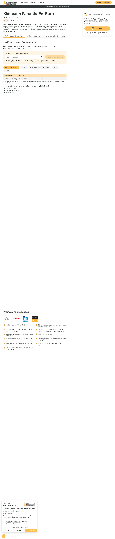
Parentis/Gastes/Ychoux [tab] (11, 67)
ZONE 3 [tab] (7, 70)
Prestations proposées (34, 36)
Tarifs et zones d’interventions (14, 36)
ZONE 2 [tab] (55, 67)
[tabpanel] (35, 84)
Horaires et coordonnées (51, 36)
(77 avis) (12, 20)
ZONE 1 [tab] (24, 67)
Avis (63, 36)
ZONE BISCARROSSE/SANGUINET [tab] (39, 67)
